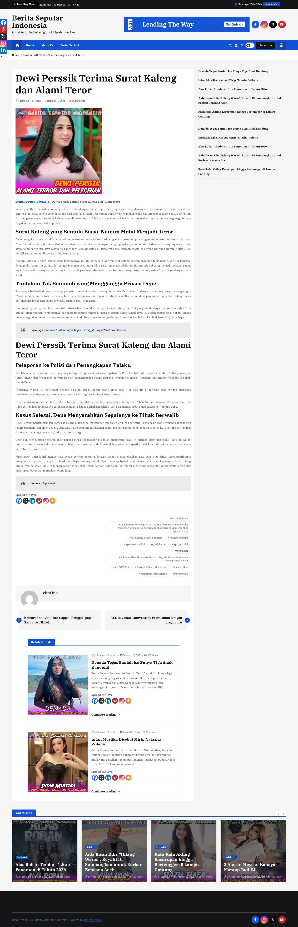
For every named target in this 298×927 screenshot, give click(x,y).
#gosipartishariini (135, 544)
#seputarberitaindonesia (154, 573)
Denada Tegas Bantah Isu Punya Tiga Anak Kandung (233, 71)
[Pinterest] (39, 501)
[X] (26, 501)
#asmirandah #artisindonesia (146, 537)
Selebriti (36, 100)
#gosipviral (182, 550)
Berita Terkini (70, 45)
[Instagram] (46, 501)
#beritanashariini (178, 537)
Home (30, 45)
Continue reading (104, 714)
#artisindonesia (179, 518)
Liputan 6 (49, 483)
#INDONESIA (122, 567)
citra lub (24, 100)
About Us (47, 45)
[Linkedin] (32, 501)
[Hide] (1, 56)
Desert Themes (93, 920)
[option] (44, 851)
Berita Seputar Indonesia (32, 201)
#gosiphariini (159, 544)
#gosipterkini (181, 544)
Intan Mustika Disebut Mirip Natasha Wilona (228, 80)
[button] (278, 813)
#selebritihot (181, 567)
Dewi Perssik (181, 573)
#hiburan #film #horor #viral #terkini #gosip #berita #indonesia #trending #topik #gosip (154, 559)
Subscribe (265, 45)
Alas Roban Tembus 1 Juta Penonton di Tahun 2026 (232, 89)
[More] (52, 501)
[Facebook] (19, 501)
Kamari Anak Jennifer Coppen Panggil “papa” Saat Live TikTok (85, 330)
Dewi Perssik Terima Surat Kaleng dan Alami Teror (53, 55)
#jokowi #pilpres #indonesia (152, 567)
